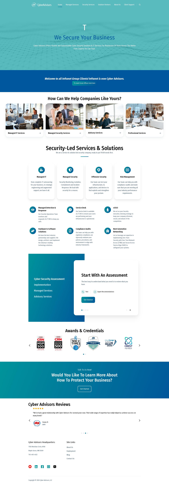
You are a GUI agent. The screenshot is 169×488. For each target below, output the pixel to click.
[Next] (130, 310)
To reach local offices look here (84, 83)
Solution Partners (104, 5)
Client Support (129, 5)
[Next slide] (139, 345)
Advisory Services (87, 310)
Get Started (88, 300)
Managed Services (72, 5)
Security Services (88, 5)
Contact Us (70, 459)
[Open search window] (140, 5)
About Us (117, 5)
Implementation (83, 310)
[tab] (83, 354)
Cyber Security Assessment (81, 310)
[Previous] (126, 310)
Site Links (71, 442)
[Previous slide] (29, 345)
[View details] (30, 466)
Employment (71, 451)
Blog (68, 455)
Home (60, 5)
